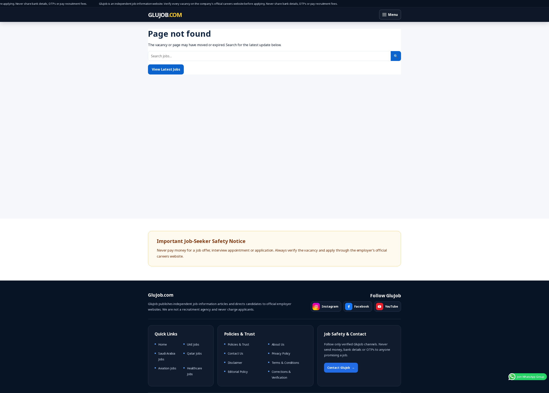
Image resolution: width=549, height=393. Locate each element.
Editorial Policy (238, 372)
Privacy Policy (281, 353)
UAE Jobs (193, 344)
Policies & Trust (238, 344)
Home (162, 344)
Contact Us (235, 353)
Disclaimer (235, 363)
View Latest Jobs (166, 69)
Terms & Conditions (285, 363)
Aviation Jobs (167, 368)
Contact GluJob (341, 368)
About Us (278, 344)
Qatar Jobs (194, 353)
